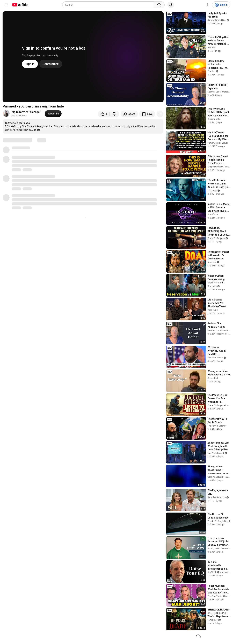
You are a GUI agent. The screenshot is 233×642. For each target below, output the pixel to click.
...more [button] (36, 129)
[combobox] (109, 5)
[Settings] (207, 5)
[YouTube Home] (20, 5)
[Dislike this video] (114, 114)
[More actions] (160, 114)
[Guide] (6, 5)
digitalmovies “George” (26, 112)
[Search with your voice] (170, 4)
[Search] (159, 4)
